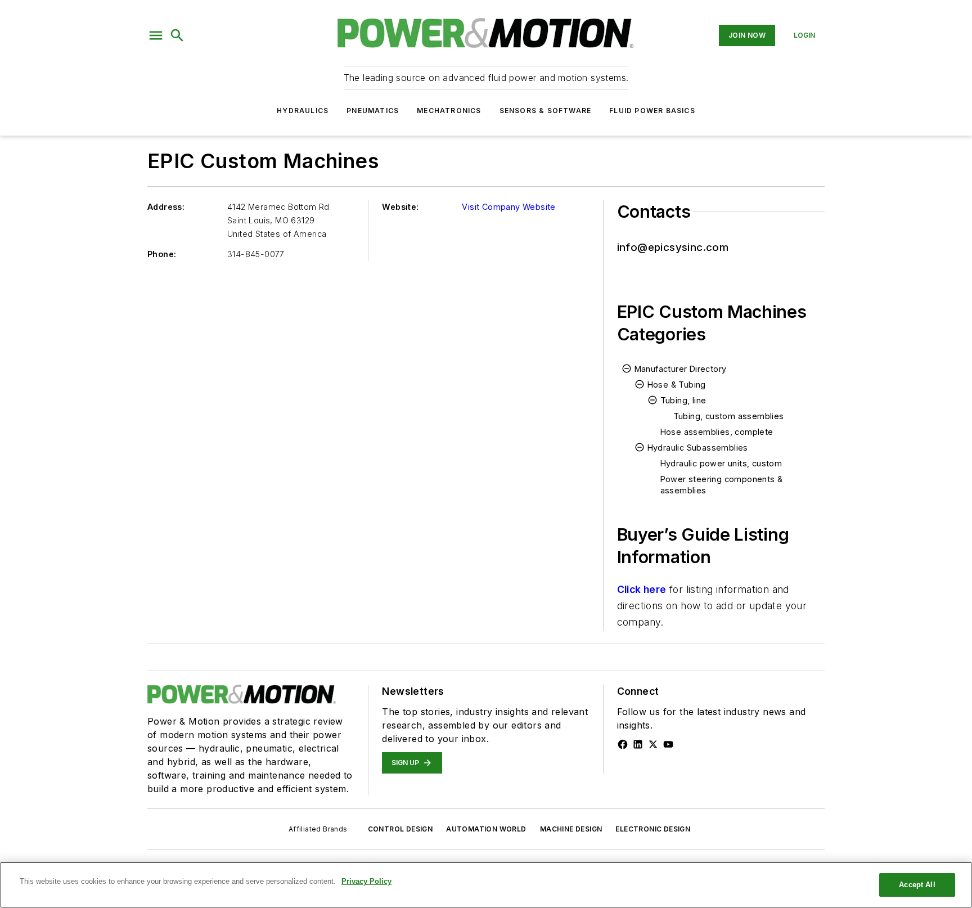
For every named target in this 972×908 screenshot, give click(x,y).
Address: (165, 207)
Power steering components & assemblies (721, 484)
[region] (486, 885)
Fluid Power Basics (652, 110)
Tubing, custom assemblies (728, 416)
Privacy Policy (366, 881)
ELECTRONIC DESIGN (652, 829)
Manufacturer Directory (680, 369)
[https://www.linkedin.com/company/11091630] (638, 744)
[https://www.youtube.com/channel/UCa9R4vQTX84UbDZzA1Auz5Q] (668, 744)
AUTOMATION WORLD (486, 829)
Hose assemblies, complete (716, 432)
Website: (400, 207)
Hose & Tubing (676, 384)
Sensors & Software (546, 110)
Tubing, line (683, 400)
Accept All (917, 884)
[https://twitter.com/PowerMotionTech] (653, 744)
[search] (177, 35)
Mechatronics (449, 110)
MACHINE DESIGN (571, 829)
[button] (155, 35)
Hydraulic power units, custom (721, 463)
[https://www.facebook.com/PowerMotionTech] (622, 744)
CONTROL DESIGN (400, 829)
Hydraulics (302, 110)
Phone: (161, 254)
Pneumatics (372, 110)
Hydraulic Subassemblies (697, 447)
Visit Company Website (508, 207)
